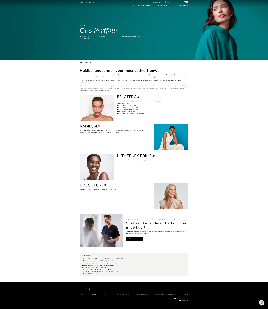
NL (185, 2)
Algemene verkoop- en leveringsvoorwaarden (165, 294)
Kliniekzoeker (158, 2)
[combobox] (173, 2)
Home (81, 62)
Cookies (186, 294)
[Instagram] (85, 288)
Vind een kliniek (134, 239)
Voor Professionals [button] (181, 5)
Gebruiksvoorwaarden (142, 294)
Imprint (106, 294)
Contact (81, 294)
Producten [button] (158, 5)
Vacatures (94, 294)
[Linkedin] (89, 288)
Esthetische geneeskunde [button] (141, 5)
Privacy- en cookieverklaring (122, 294)
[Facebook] (81, 288)
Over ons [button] (167, 5)
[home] (87, 2)
